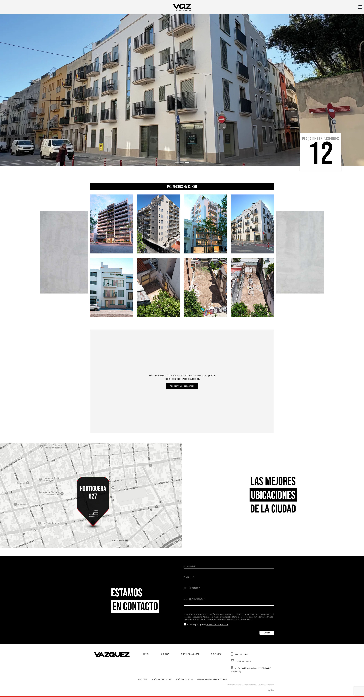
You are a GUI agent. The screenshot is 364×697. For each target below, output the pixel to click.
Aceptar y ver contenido (182, 386)
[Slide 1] (177, 162)
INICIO (146, 654)
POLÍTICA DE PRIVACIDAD (161, 679)
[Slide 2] (182, 162)
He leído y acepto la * (208, 624)
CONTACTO (216, 654)
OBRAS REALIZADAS (190, 654)
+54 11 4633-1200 (242, 654)
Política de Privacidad (217, 624)
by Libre (271, 690)
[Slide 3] (187, 162)
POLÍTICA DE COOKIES (184, 679)
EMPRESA (165, 654)
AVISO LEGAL (142, 679)
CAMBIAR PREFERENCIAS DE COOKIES (212, 679)
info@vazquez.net (243, 661)
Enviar (267, 633)
